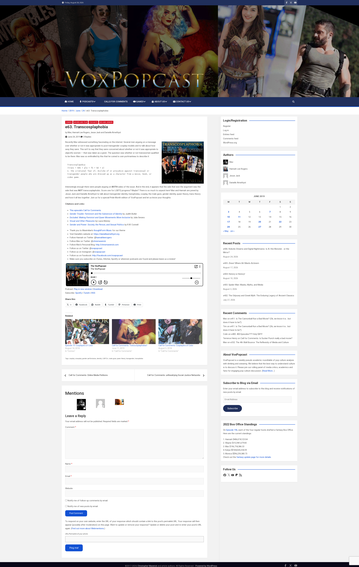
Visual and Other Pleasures (82, 221)
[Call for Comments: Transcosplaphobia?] (134, 331)
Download (98, 289)
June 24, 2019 (74, 137)
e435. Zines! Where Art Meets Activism (241, 263)
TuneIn (87, 293)
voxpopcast (96, 248)
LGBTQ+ (105, 358)
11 (239, 217)
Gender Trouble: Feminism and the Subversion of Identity (96, 214)
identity (99, 358)
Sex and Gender (106, 122)
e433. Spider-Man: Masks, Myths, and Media (243, 285)
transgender (130, 358)
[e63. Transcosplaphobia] (183, 163)
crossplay (78, 358)
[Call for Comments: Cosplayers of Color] (180, 331)
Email (68, 476)
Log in (226, 130)
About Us (160, 101)
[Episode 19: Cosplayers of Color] (87, 331)
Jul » (232, 231)
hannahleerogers (104, 237)
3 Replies (87, 137)
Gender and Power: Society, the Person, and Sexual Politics (97, 224)
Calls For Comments (115, 101)
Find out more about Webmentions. (88, 528)
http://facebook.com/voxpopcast (107, 255)
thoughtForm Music (103, 230)
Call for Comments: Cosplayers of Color (175, 345)
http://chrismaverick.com (107, 244)
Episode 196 (231, 430)
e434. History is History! (234, 274)
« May (225, 231)
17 (228, 222)
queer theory (121, 358)
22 (280, 222)
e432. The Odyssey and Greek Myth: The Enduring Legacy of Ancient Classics (258, 295)
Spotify (78, 293)
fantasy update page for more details (254, 457)
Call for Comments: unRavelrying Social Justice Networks (173, 375)
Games (139, 101)
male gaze (112, 358)
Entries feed (228, 134)
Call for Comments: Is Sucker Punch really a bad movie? (266, 338)
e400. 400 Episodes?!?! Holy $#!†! (246, 334)
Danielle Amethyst (113, 132)
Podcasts (87, 101)
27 (259, 227)
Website (69, 488)
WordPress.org (230, 142)
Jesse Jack (95, 132)
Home (71, 101)
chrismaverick (99, 241)
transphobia (139, 358)
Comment (70, 427)
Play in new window (83, 289)
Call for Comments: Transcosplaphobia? (129, 345)
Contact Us (182, 101)
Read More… (268, 371)
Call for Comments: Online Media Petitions (88, 375)
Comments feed (230, 138)
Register (227, 126)
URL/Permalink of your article (76, 534)
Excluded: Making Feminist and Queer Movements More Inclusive (100, 217)
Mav (70, 132)
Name (68, 464)
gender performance (89, 358)
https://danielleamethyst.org (106, 234)
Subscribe (232, 408)
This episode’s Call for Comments (85, 210)
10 (228, 217)
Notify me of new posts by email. (83, 506)
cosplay (71, 358)
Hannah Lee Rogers (81, 132)
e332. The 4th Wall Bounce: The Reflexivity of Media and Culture (259, 342)
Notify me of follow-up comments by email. (88, 500)
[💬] (81, 400)
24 (228, 227)
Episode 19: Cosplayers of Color (79, 345)
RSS (93, 293)
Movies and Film (80, 122)
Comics (69, 122)
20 (259, 222)
